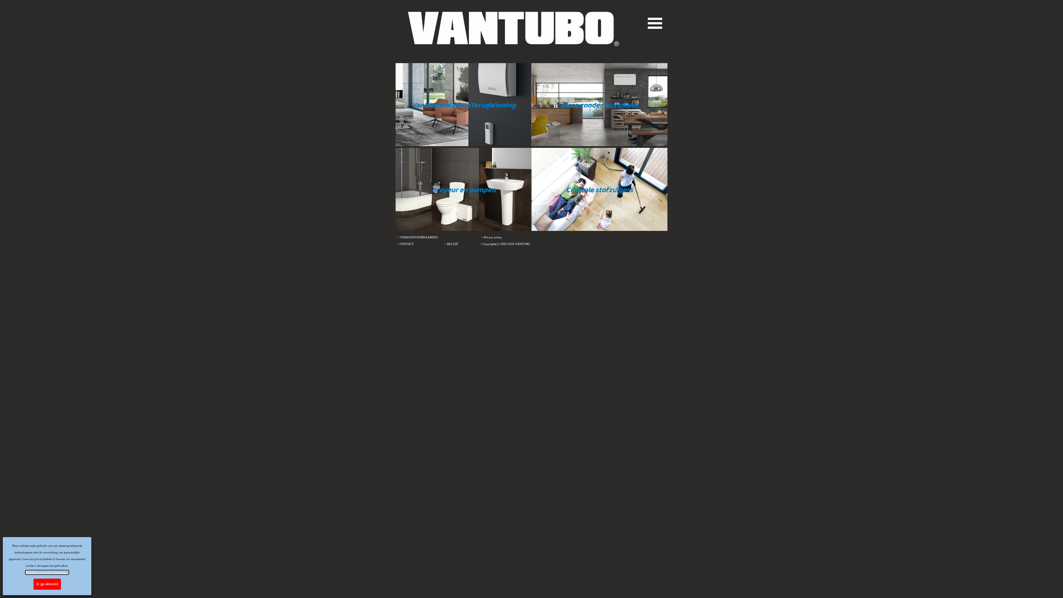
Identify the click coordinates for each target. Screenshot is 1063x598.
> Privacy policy (491, 237)
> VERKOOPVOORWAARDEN (418, 237)
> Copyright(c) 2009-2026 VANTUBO (505, 244)
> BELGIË (451, 244)
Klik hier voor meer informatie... (47, 572)
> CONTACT (405, 244)
